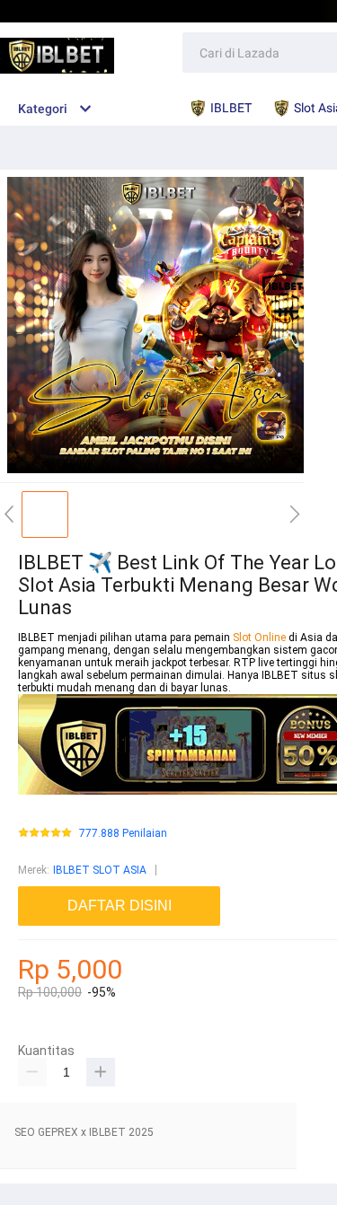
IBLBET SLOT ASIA (99, 870)
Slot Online (260, 637)
